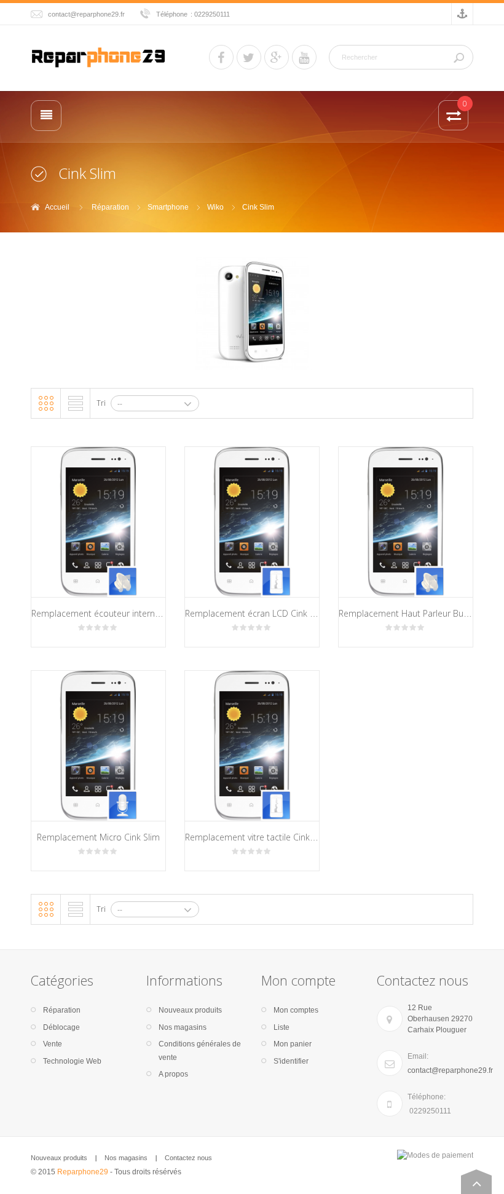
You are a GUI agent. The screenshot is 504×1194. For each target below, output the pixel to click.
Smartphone (168, 207)
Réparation (110, 207)
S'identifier (291, 1061)
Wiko (215, 207)
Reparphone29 (82, 1172)
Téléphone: (427, 1097)
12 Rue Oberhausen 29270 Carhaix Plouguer (440, 1018)
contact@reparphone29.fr (86, 14)
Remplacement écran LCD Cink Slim (255, 613)
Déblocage (61, 1027)
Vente (52, 1044)
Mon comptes (296, 1010)
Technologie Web (72, 1061)
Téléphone (171, 14)
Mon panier (293, 1044)
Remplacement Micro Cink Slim (98, 837)
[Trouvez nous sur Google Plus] (276, 57)
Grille (46, 403)
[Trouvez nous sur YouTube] (304, 57)
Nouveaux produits (190, 1010)
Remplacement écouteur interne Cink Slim (114, 613)
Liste (75, 403)
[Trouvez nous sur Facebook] (221, 57)
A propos (173, 1074)
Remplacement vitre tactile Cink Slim (257, 837)
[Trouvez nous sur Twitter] (249, 57)
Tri (101, 403)
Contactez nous (188, 1157)
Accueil (57, 207)
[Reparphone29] (98, 56)
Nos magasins (183, 1027)
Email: (418, 1056)
